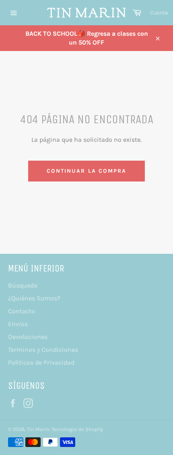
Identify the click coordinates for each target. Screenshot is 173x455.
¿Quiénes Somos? (34, 298)
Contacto (21, 311)
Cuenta (159, 12)
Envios (18, 324)
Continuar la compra (87, 170)
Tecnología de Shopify (77, 429)
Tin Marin (38, 429)
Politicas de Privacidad (41, 362)
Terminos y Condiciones (43, 349)
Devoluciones (27, 337)
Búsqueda (22, 285)
